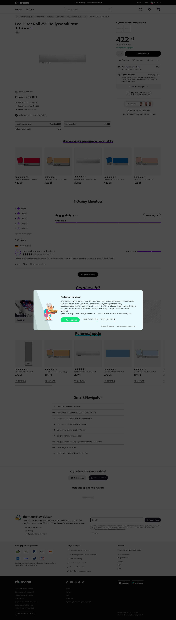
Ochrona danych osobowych (126, 326)
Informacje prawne (107, 326)
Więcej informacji (108, 319)
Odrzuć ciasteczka (90, 319)
